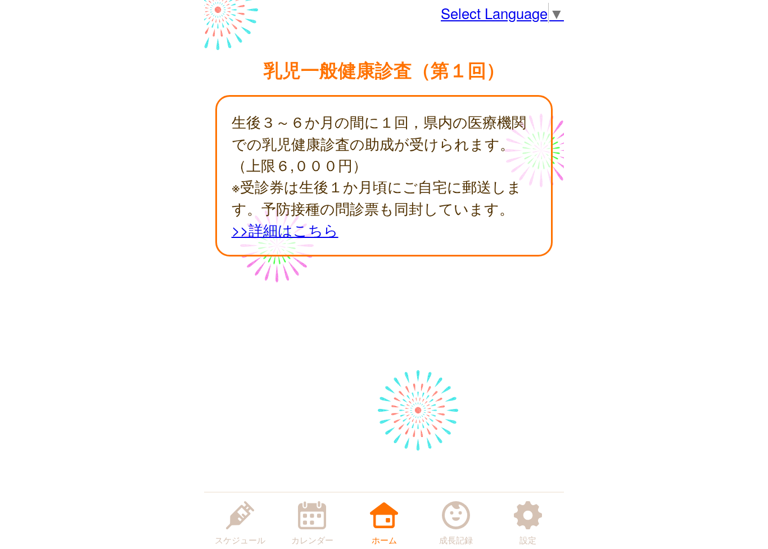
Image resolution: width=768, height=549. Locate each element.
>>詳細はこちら (285, 229)
